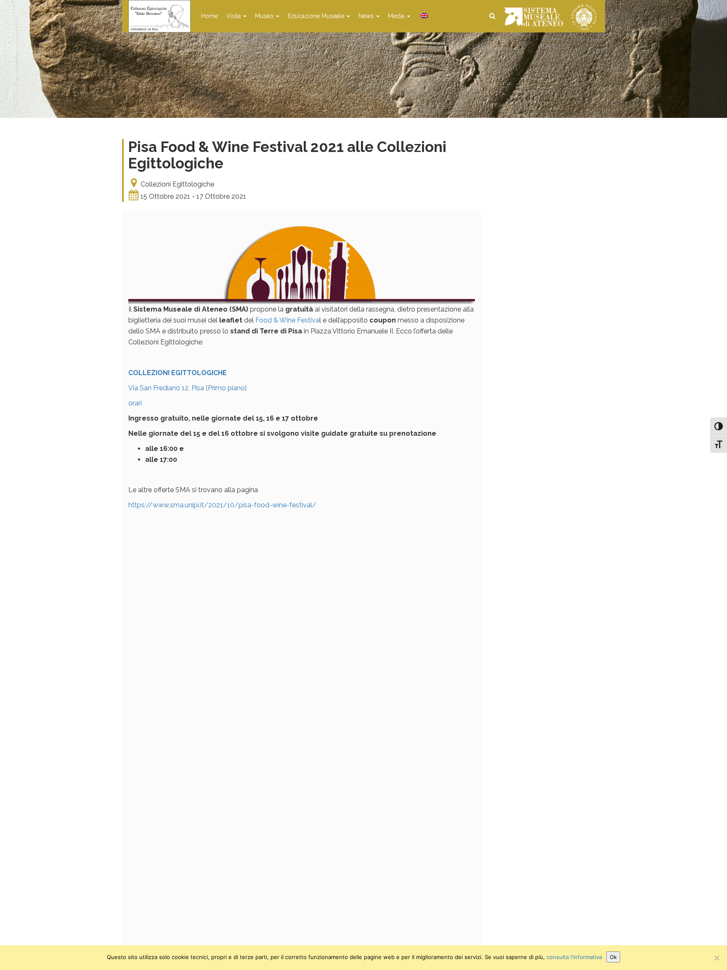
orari (135, 403)
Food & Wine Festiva (287, 320)
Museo (265, 16)
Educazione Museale (317, 16)
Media (397, 16)
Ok (613, 957)
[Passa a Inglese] (423, 16)
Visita (234, 16)
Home (209, 16)
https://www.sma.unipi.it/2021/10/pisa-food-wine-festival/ (222, 505)
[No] (716, 958)
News (366, 16)
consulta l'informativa (574, 957)
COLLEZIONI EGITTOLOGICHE (177, 373)
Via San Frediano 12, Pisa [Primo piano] (187, 388)
